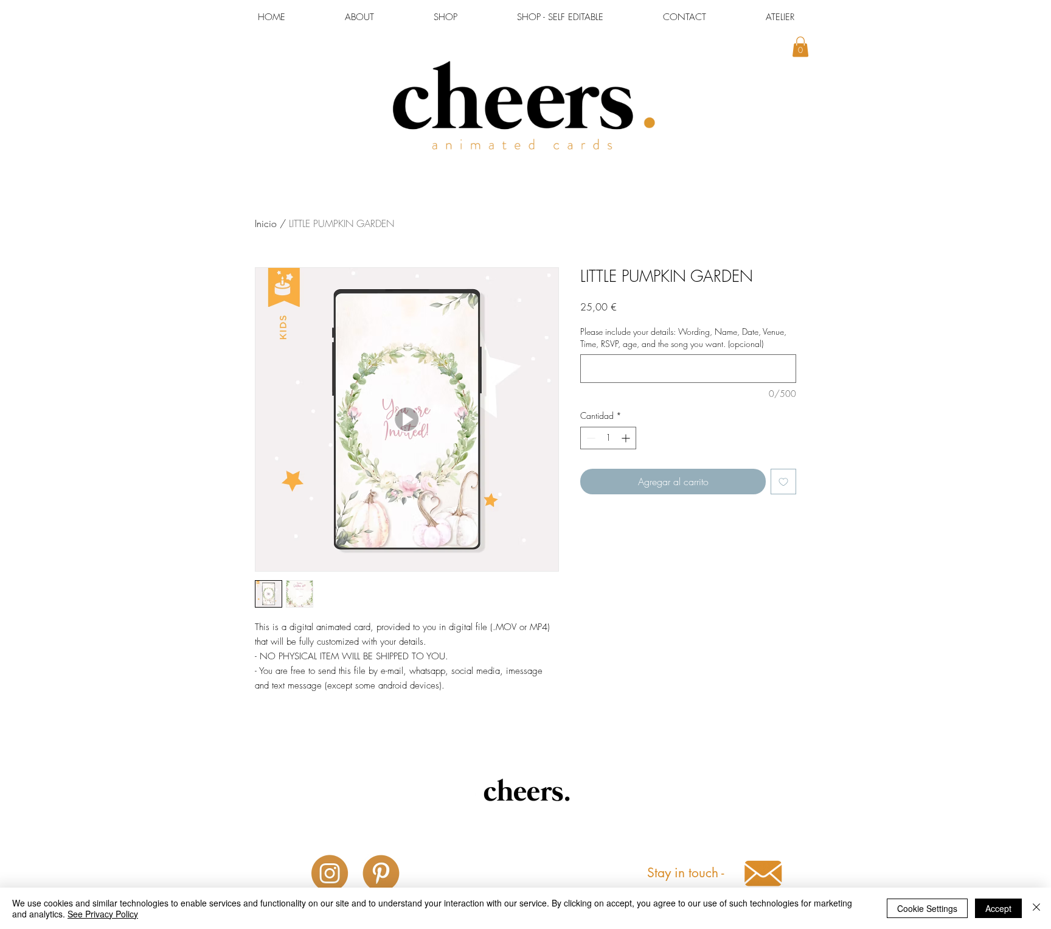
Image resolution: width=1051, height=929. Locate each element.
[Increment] (626, 438)
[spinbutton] (608, 438)
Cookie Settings (927, 908)
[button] (800, 47)
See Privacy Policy (103, 914)
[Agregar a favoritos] (783, 481)
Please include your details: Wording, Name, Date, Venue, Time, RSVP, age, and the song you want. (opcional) (683, 337)
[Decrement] (589, 438)
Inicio (266, 223)
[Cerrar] (1036, 908)
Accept (998, 908)
